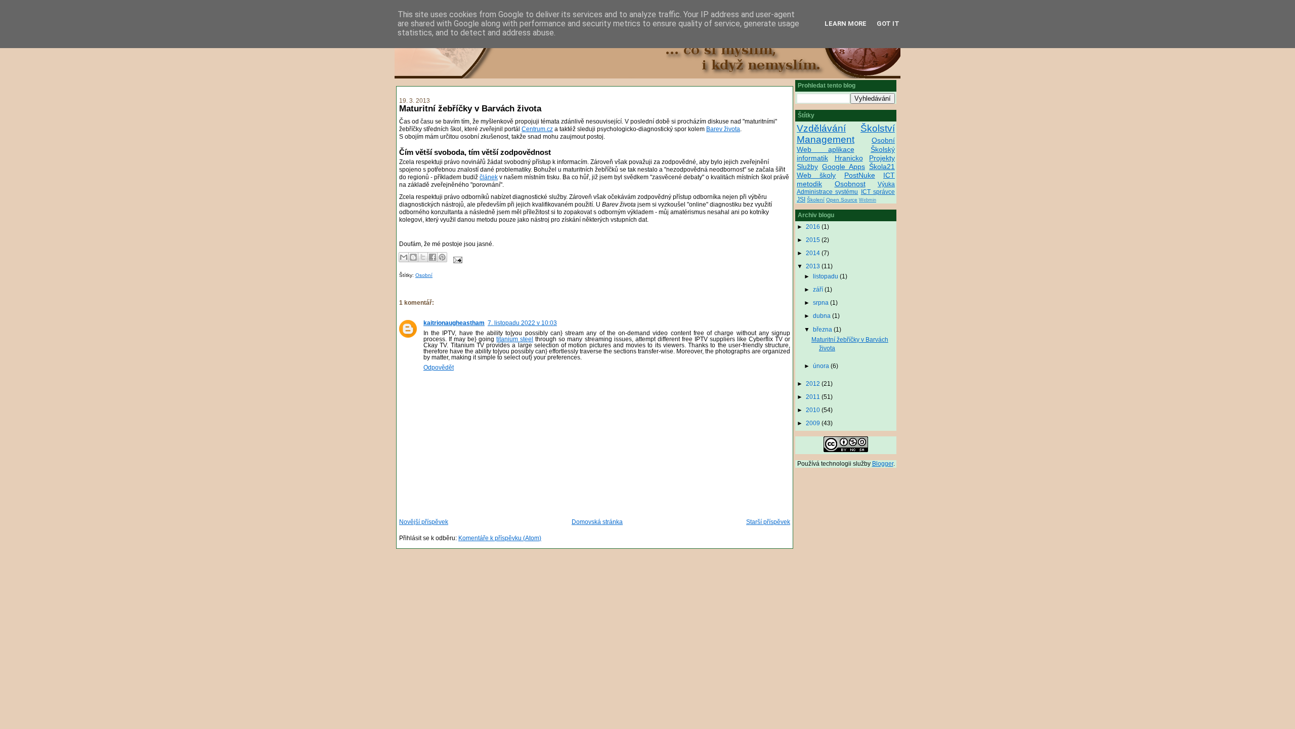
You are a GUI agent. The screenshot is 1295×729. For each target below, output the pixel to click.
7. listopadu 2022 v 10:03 (522, 323)
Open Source (841, 199)
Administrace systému (827, 192)
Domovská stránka (597, 522)
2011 (814, 397)
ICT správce (878, 192)
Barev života (723, 129)
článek (489, 177)
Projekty (882, 158)
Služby (807, 167)
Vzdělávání (821, 128)
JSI (801, 199)
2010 (814, 410)
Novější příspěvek (423, 522)
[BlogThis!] (413, 257)
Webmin (867, 199)
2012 (814, 384)
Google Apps (843, 167)
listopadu (826, 276)
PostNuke (859, 175)
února (822, 366)
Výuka (886, 184)
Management (825, 139)
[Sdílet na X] (423, 257)
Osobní (424, 275)
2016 (814, 227)
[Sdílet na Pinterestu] (442, 257)
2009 (814, 423)
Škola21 (882, 167)
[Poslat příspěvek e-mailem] (456, 259)
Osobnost (850, 184)
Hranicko (849, 158)
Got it (888, 23)
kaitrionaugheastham (454, 323)
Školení (816, 199)
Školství (877, 128)
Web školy (816, 175)
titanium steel (514, 339)
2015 (814, 240)
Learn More (846, 23)
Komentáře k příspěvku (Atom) (499, 538)
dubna (822, 316)
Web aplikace (825, 149)
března (823, 330)
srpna (821, 303)
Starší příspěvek (768, 522)
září (819, 290)
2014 (814, 253)
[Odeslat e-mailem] (404, 257)
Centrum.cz (537, 129)
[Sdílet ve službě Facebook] (432, 257)
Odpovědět (438, 367)
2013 (814, 266)
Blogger (882, 464)
